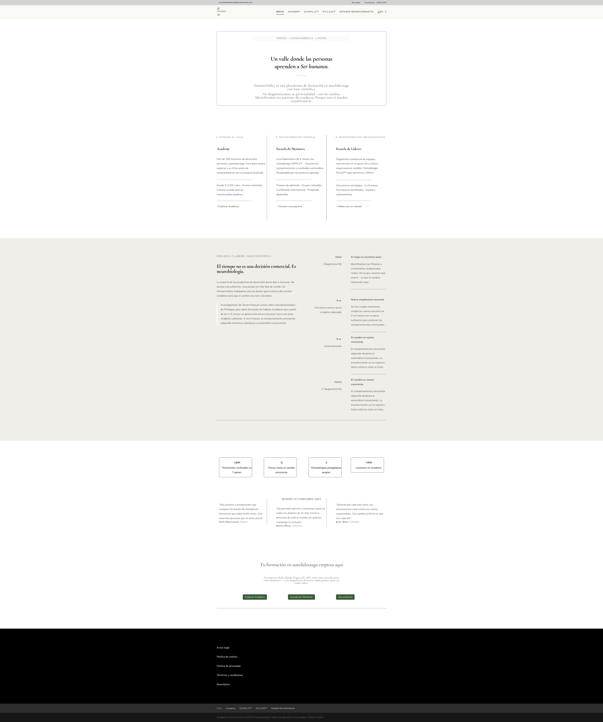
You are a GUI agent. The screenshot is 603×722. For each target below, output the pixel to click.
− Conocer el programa (289, 206)
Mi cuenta (356, 3)
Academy (294, 12)
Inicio (280, 12)
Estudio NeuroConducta (357, 12)
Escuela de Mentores (301, 596)
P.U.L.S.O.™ (329, 12)
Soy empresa (345, 596)
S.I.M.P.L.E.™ (311, 12)
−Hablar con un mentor (349, 206)
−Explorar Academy (228, 206)
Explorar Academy (255, 596)
